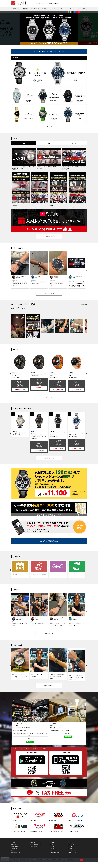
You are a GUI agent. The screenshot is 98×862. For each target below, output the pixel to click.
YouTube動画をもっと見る (49, 236)
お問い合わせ (71, 844)
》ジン (12, 850)
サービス (54, 8)
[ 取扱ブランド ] (14, 842)
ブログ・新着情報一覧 (49, 685)
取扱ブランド (16, 8)
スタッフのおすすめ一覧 (49, 293)
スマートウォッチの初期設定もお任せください (77, 573)
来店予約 (70, 842)
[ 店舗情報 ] (32, 842)
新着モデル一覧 (49, 397)
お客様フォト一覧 (49, 633)
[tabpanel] (49, 29)
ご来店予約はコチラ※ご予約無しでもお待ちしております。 (49, 540)
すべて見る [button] (83, 304)
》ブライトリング (15, 844)
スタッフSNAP (53, 850)
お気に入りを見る (83, 11)
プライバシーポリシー (73, 850)
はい (82, 859)
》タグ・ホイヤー (15, 846)
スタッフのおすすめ (82, 8)
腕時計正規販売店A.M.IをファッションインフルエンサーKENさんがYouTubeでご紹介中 (30, 734)
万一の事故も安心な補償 (17, 573)
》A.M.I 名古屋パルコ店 (35, 844)
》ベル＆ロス (14, 848)
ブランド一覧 (49, 126)
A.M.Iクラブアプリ (72, 846)
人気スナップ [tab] (15, 308)
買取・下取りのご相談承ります (56, 573)
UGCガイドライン (72, 852)
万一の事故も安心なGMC (55, 852)
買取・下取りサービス (35, 573)
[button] (84, 326)
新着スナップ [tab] (24, 308)
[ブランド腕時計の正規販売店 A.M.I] (19, 3)
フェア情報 (44, 8)
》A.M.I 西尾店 (33, 846)
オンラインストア (35, 8)
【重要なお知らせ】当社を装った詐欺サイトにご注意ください (49, 51)
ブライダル (63, 8)
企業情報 (70, 848)
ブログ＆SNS (72, 8)
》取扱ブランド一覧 (15, 852)
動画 (49, 143)
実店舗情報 (25, 8)
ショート (74, 143)
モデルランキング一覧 (49, 458)
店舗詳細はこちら (30, 738)
